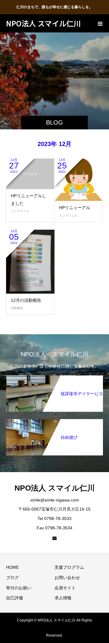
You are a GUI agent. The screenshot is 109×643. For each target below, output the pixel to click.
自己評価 (14, 597)
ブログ (12, 577)
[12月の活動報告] (30, 262)
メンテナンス (20, 211)
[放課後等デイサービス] (54, 379)
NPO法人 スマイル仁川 (43, 23)
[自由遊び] (54, 422)
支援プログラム (69, 567)
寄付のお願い (18, 587)
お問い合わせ (67, 577)
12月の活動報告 (26, 300)
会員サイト (65, 587)
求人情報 (62, 597)
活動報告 (17, 308)
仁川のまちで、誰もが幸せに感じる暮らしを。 (54, 7)
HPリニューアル (74, 207)
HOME (12, 567)
